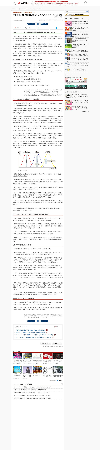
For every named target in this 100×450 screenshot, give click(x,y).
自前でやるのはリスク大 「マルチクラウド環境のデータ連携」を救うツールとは (32, 398)
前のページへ (31, 23)
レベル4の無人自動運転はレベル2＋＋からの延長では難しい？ (80, 96)
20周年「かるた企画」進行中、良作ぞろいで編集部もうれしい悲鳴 (80, 108)
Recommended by (53, 380)
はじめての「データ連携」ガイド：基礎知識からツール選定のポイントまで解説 (32, 395)
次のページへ (44, 23)
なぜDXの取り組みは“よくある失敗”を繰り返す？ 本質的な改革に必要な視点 (32, 392)
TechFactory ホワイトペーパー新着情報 (22, 384)
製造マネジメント (46, 343)
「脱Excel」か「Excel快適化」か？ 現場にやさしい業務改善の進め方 (30, 389)
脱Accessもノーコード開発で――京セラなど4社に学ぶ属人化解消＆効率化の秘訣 (32, 387)
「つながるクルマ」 (69, 83)
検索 (87, 11)
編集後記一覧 (86, 111)
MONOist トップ (57, 343)
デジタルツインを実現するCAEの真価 (73, 77)
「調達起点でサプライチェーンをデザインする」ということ (80, 102)
